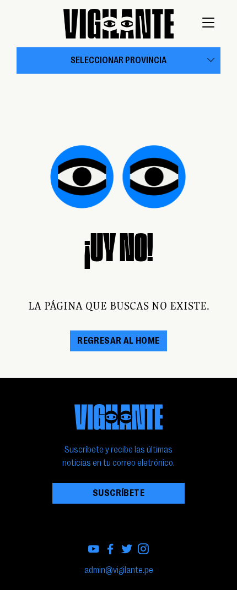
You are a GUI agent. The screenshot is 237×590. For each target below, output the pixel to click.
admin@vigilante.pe (118, 570)
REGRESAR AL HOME (118, 341)
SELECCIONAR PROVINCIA (118, 60)
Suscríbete (118, 493)
